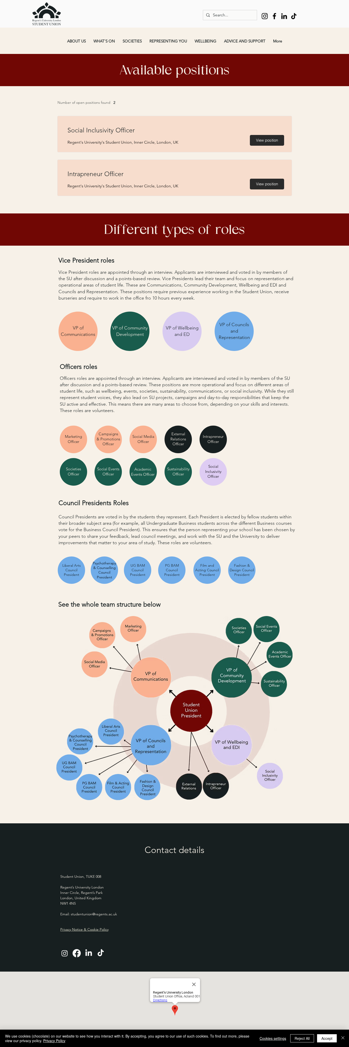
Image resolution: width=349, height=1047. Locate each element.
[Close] (343, 1038)
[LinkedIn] (284, 16)
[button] (76, 41)
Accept (326, 1038)
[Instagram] (265, 16)
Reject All (302, 1038)
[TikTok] (294, 16)
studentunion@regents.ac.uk (94, 914)
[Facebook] (274, 16)
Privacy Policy (54, 1040)
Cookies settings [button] (273, 1038)
